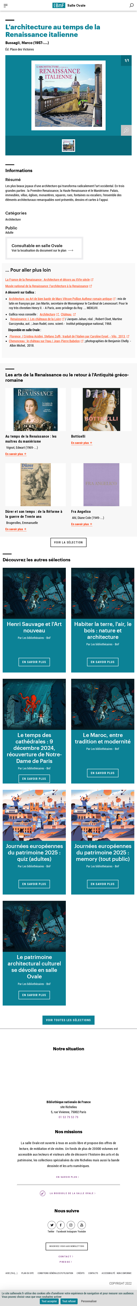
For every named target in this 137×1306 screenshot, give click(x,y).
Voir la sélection (68, 542)
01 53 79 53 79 (68, 1117)
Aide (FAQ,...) (11, 1273)
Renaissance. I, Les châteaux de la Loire (35, 319)
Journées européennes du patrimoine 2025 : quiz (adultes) (34, 852)
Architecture (47, 314)
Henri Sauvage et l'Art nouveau (34, 627)
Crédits (80, 1273)
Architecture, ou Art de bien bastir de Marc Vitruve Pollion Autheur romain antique (60, 299)
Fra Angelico (81, 511)
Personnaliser (89, 1301)
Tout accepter (49, 1301)
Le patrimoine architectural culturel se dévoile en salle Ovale (34, 966)
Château (66, 314)
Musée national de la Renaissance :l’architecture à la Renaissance (46, 286)
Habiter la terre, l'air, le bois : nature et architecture (102, 630)
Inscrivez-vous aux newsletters (66, 1246)
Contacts (93, 1273)
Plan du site (27, 1273)
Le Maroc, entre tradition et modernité (103, 738)
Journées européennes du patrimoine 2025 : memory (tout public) (102, 852)
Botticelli (78, 436)
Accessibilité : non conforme (116, 1273)
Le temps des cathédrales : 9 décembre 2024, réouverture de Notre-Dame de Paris (34, 748)
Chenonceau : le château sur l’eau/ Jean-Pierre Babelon (44, 341)
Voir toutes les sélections (68, 1020)
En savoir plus (14, 454)
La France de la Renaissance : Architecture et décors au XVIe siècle (47, 279)
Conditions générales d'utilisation (55, 1273)
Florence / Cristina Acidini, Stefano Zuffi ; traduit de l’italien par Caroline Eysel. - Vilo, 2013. (67, 336)
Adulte (9, 232)
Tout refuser (69, 1301)
